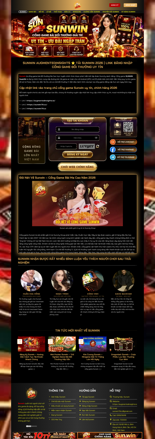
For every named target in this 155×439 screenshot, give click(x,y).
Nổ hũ (41, 12)
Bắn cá (67, 12)
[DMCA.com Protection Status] (31, 426)
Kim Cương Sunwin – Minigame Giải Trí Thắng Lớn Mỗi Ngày (93, 356)
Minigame (77, 12)
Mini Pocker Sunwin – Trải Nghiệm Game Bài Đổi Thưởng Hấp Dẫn (62, 356)
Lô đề (48, 12)
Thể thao (58, 12)
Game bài (32, 12)
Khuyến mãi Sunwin (111, 12)
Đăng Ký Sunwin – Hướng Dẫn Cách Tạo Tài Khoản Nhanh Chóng (31, 356)
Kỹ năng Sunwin (128, 12)
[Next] (137, 356)
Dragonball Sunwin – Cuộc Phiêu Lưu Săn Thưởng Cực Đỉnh (123, 356)
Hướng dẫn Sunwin (92, 12)
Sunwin (23, 12)
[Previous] (17, 356)
